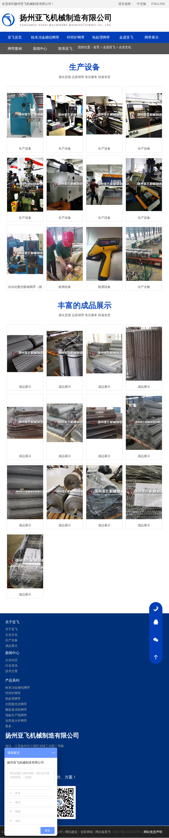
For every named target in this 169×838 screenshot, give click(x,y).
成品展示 (11, 645)
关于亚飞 (11, 629)
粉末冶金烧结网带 (45, 37)
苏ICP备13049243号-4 (128, 832)
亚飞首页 (15, 37)
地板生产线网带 (16, 715)
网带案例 (15, 48)
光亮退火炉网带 (16, 720)
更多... (9, 726)
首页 (96, 47)
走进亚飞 (126, 37)
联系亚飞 (65, 48)
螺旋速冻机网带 (16, 709)
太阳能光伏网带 (16, 704)
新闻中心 (40, 48)
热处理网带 (101, 37)
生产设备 (11, 640)
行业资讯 (11, 665)
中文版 (141, 4)
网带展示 (152, 37)
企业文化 (125, 47)
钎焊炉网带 (75, 37)
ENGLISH (158, 4)
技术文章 (11, 671)
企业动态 (11, 660)
